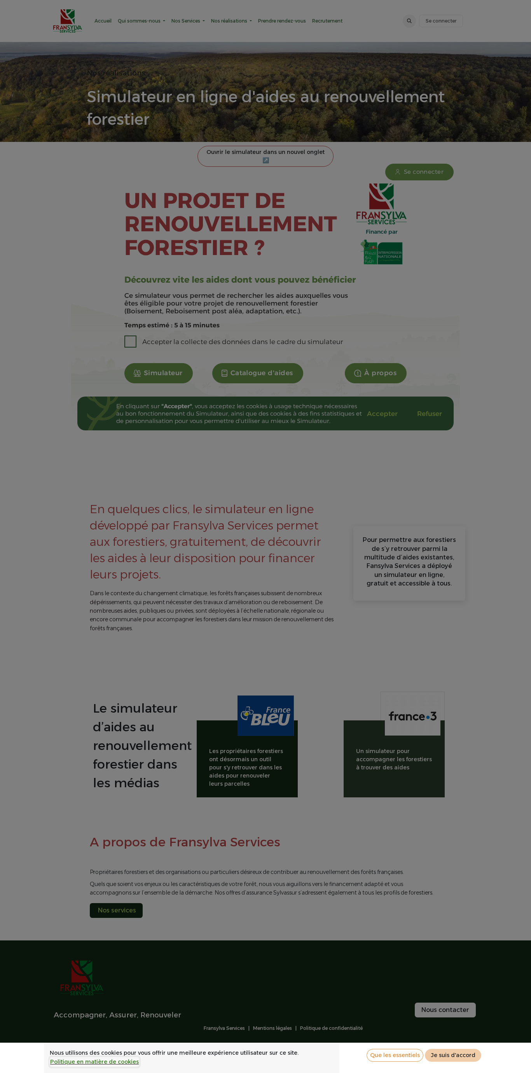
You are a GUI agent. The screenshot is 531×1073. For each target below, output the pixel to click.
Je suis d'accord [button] (453, 1055)
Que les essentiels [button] (395, 1055)
